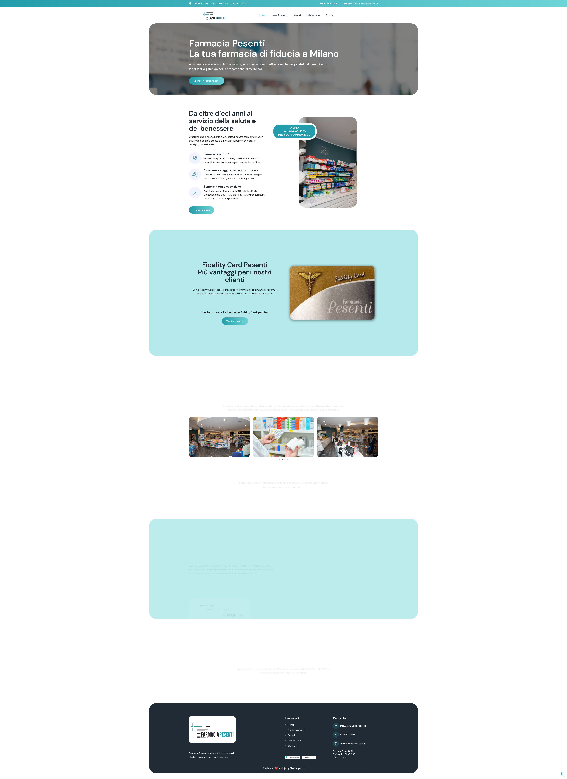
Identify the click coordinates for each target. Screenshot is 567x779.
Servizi (297, 15)
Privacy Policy (293, 757)
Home (261, 15)
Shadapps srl (297, 768)
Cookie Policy (309, 757)
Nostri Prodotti (279, 15)
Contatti (330, 15)
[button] (193, 436)
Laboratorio (313, 15)
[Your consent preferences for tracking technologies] (562, 774)
